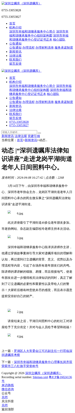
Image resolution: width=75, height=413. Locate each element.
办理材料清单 (44, 47)
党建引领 (34, 136)
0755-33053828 (19, 121)
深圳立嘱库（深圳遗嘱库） (43, 373)
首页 (12, 23)
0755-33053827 (19, 125)
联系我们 (15, 59)
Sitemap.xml (40, 377)
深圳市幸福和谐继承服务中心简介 (32, 31)
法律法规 (15, 55)
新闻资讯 (15, 51)
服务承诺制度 (64, 47)
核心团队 (59, 39)
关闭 (5, 397)
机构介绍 (15, 27)
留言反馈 (15, 63)
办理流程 (28, 47)
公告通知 (15, 43)
